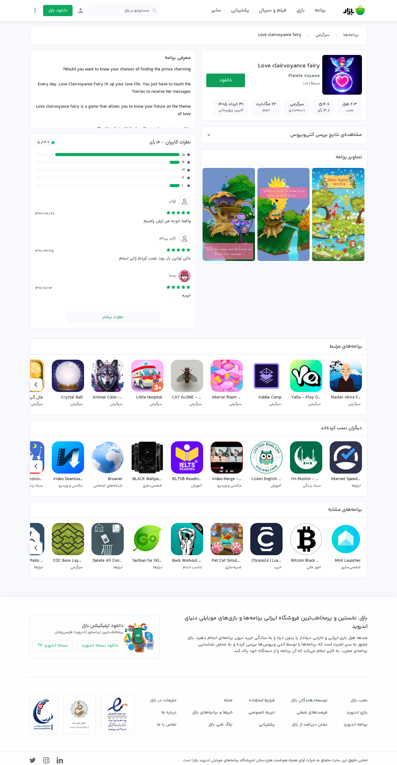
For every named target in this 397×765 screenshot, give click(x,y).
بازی (301, 10)
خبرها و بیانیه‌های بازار (212, 712)
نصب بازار (359, 700)
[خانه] (354, 10)
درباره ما (168, 712)
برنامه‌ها (351, 35)
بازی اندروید (357, 712)
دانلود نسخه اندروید (100, 645)
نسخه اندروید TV (53, 645)
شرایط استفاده (262, 700)
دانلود (225, 80)
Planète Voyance (304, 76)
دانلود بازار (57, 10)
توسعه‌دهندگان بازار (309, 700)
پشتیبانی (240, 10)
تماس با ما (166, 724)
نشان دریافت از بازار (310, 724)
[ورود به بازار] (80, 10)
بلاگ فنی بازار (220, 724)
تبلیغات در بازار (163, 700)
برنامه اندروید (355, 724)
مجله (228, 700)
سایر (216, 10)
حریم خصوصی (261, 712)
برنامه (320, 10)
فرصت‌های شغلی (312, 712)
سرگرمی (322, 35)
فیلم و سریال (273, 10)
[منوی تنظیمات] (35, 10)
